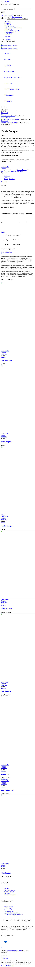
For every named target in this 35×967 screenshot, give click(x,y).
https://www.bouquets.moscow (13, 950)
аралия (8, 171)
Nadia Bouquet (15, 119)
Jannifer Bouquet (7, 526)
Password (7, 9)
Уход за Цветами (9, 891)
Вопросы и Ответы (9, 890)
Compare (3, 168)
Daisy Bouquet (6, 442)
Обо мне (6, 888)
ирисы (12, 171)
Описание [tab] (7, 176)
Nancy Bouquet (14, 122)
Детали (3, 232)
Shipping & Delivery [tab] (9, 179)
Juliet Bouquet (6, 873)
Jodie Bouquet (6, 691)
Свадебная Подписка (10, 894)
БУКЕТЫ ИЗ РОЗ (9, 26)
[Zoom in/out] (6, 955)
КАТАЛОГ (7, 23)
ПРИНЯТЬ (4, 965)
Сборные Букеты (10, 116)
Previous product (5, 117)
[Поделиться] (3, 955)
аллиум (3, 171)
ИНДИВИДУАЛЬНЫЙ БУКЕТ (13, 27)
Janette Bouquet (6, 360)
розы (21, 171)
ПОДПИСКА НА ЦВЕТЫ (11, 30)
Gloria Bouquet (6, 609)
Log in (2, 12)
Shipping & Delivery (6, 252)
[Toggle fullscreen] (4, 955)
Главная (3, 116)
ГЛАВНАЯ (7, 21)
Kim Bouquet (5, 774)
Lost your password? (6, 15)
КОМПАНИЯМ (8, 32)
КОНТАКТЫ (8, 34)
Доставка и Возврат (10, 909)
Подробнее (10, 965)
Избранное (7, 36)
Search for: (4, 18)
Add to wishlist (5, 167)
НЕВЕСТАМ (8, 29)
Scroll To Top (4, 958)
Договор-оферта (8, 911)
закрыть (7, 1)
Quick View (4, 354)
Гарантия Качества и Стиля (12, 913)
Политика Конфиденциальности (13, 914)
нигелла (17, 171)
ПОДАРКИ (7, 24)
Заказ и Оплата (8, 906)
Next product (4, 121)
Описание (4, 182)
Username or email (10, 4)
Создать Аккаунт (17, 17)
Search (25, 18)
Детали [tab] (6, 177)
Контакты (7, 893)
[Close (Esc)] (1, 955)
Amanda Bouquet (7, 790)
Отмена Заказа (8, 908)
